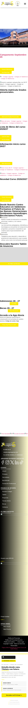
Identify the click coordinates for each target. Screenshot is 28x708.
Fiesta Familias (5, 616)
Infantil (4, 471)
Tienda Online (6, 501)
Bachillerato (5, 480)
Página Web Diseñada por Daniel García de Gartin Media (14, 648)
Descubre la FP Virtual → (14, 695)
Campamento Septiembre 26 (13, 56)
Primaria (4, 474)
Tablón (4, 494)
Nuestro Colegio (7, 491)
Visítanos (5, 507)
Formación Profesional (9, 483)
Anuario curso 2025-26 (7, 558)
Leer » (2, 561)
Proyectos (5, 497)
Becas (4, 504)
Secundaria (5, 477)
